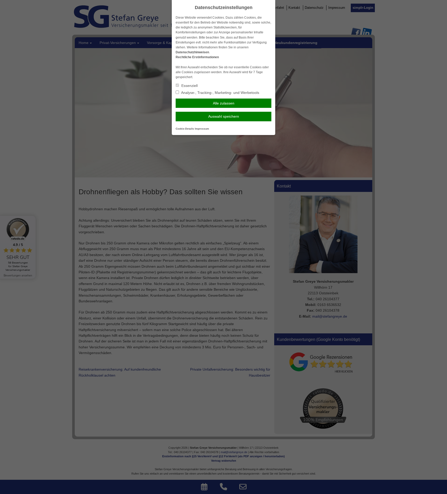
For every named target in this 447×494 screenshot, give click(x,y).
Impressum (202, 128)
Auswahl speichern (223, 116)
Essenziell (189, 86)
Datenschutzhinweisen (192, 52)
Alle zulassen (223, 103)
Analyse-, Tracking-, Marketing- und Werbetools (219, 93)
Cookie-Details (185, 128)
